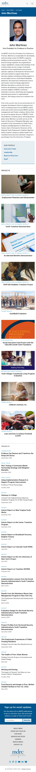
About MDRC (10, 10)
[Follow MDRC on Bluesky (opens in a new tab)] (26, 762)
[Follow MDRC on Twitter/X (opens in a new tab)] (10, 762)
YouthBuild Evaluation (18, 314)
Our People (19, 10)
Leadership (8, 152)
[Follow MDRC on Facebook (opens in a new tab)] (13, 762)
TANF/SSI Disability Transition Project (18, 285)
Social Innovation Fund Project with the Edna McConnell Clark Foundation (18, 344)
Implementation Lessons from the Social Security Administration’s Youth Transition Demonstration (17, 581)
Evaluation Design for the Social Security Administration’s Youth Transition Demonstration (17, 613)
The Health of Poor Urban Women (14, 655)
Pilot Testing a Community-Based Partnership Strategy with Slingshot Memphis (15, 468)
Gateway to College (9, 495)
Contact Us (18, 744)
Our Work (18, 734)
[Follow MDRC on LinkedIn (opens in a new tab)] (22, 762)
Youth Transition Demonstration (18, 227)
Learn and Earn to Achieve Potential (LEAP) (18, 435)
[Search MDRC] (27, 3)
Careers (18, 739)
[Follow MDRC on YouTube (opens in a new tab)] (19, 762)
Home (3, 10)
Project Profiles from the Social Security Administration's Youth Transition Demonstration (17, 627)
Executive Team (10, 149)
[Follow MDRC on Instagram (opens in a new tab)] (16, 762)
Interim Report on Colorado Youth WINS (16, 547)
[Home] (6, 4)
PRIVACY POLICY (26, 769)
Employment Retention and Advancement (18, 198)
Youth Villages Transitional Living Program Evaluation (18, 375)
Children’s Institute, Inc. (18, 405)
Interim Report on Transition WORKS (15, 569)
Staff (6, 159)
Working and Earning (9, 670)
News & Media (18, 742)
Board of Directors (11, 156)
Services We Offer (18, 736)
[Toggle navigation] (32, 3)
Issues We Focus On (18, 731)
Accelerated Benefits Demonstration (18, 256)
